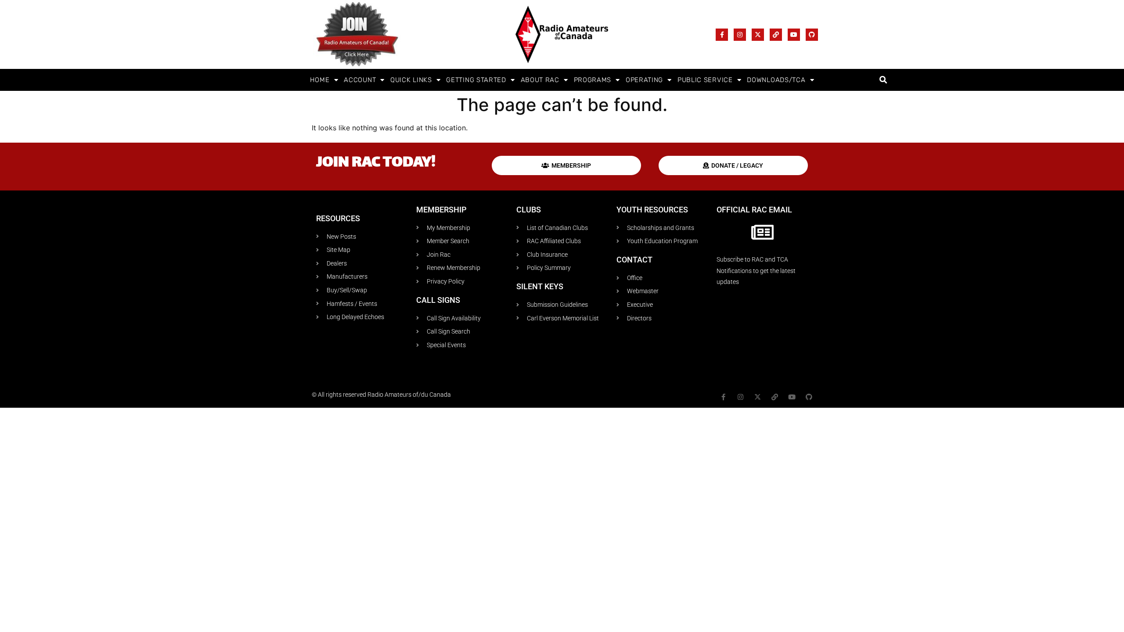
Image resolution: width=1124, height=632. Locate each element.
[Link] (776, 35)
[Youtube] (794, 35)
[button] (883, 80)
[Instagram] (740, 35)
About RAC (540, 80)
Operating (644, 80)
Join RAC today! (376, 163)
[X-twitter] (758, 35)
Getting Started (476, 80)
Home (320, 80)
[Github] (812, 35)
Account (360, 80)
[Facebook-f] (722, 35)
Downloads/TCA (776, 80)
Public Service (705, 80)
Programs (593, 80)
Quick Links (411, 80)
